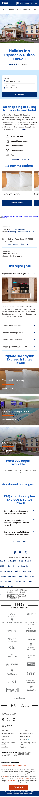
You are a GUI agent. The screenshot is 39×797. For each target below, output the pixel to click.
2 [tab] (18, 41)
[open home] (1, 594)
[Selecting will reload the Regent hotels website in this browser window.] (31, 613)
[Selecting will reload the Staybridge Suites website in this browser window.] (12, 690)
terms (5, 776)
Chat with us (6, 736)
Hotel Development (26, 733)
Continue (18, 787)
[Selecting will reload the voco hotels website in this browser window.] (31, 639)
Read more (22, 129)
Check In (6, 78)
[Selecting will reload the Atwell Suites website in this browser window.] (31, 681)
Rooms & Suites (15, 9)
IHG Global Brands (8, 733)
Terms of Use (6, 739)
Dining (35, 9)
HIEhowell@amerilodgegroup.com (20, 232)
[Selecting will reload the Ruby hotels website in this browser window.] (12, 647)
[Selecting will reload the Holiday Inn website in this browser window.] (12, 673)
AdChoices (23, 739)
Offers (4, 9)
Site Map (5, 747)
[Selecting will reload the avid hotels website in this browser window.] (12, 681)
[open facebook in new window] (14, 553)
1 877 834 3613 (23, 754)
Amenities (26, 9)
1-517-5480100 (19, 229)
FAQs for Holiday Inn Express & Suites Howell (19, 499)
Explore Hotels (25, 736)
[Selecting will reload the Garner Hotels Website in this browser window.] (31, 673)
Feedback (23, 747)
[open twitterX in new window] (24, 553)
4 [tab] (21, 41)
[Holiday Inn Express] (5, 3)
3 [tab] (20, 41)
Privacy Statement (11, 780)
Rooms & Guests (9, 85)
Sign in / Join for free (26, 3)
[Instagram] (14, 719)
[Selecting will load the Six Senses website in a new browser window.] (12, 613)
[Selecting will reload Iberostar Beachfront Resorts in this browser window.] (12, 656)
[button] (36, 3)
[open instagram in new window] (19, 553)
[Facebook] (3, 719)
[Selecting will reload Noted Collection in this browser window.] (12, 639)
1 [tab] (17, 41)
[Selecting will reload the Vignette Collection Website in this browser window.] (31, 622)
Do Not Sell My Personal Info (28, 743)
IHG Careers (24, 730)
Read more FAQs (19, 541)
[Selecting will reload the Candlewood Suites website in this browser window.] (19, 698)
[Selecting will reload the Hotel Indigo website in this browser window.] (31, 630)
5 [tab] (22, 40)
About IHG (5, 730)
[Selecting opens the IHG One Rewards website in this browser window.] (19, 705)
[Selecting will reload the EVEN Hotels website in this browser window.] (12, 664)
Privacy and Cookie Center (8, 743)
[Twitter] (8, 719)
